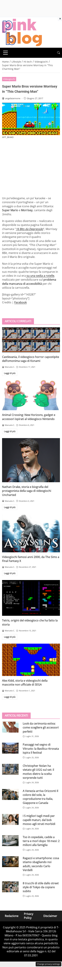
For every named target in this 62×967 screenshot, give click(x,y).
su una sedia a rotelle (40, 276)
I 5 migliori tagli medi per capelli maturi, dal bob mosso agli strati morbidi (39, 820)
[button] (58, 53)
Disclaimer (50, 916)
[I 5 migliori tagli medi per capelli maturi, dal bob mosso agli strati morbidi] (10, 819)
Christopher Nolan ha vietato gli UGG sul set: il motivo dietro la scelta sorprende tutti (38, 772)
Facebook (20, 302)
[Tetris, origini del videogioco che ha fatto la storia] (31, 598)
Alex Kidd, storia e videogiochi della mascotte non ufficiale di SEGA (25, 682)
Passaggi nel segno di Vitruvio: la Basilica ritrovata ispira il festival (41, 748)
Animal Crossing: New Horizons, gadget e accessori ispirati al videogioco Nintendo (28, 417)
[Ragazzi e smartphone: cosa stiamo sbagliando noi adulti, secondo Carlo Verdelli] (10, 861)
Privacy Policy (28, 916)
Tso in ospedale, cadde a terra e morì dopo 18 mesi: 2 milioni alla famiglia (41, 841)
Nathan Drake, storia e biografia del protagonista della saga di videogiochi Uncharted (26, 491)
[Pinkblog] (22, 32)
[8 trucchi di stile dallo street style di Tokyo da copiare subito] (10, 886)
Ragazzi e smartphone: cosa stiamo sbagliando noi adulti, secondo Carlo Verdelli (41, 864)
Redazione (11, 916)
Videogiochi (9, 79)
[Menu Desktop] (5, 53)
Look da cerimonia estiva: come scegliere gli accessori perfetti (41, 727)
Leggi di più (10, 373)
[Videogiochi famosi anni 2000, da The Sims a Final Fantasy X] (31, 533)
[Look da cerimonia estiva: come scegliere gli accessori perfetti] (10, 727)
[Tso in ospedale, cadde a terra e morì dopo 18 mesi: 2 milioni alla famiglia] (10, 840)
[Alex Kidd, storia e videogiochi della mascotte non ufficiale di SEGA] (31, 660)
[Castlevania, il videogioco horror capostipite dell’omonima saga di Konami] (31, 339)
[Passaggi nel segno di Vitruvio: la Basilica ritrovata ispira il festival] (10, 748)
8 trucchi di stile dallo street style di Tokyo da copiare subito (41, 887)
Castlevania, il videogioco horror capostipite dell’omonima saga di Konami (30, 359)
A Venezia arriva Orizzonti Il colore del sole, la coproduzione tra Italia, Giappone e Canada (40, 797)
